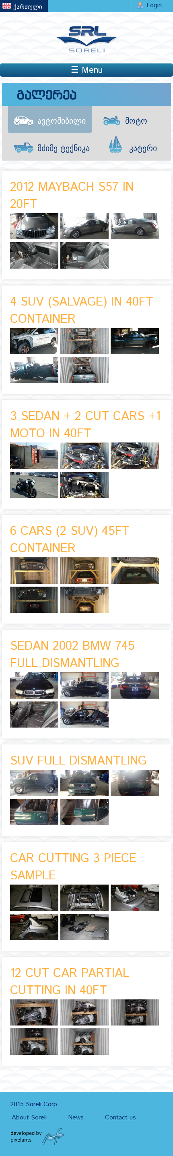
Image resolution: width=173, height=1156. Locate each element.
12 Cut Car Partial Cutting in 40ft (69, 982)
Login (154, 5)
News (76, 1117)
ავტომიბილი (61, 121)
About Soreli (29, 1117)
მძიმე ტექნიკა (63, 149)
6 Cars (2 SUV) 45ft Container (70, 540)
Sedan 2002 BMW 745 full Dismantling (72, 655)
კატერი (143, 149)
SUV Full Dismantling (78, 761)
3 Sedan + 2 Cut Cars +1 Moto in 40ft (85, 425)
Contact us (120, 1117)
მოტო (136, 121)
